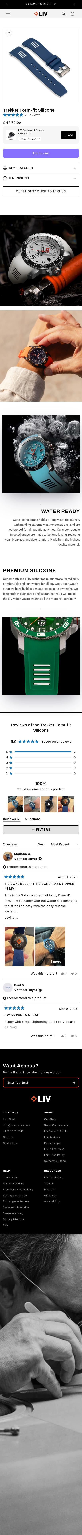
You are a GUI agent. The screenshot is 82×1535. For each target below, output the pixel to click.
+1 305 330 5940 (13, 1131)
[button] (8, 13)
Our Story (50, 1119)
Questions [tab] (33, 819)
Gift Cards (50, 1195)
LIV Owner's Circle (55, 1131)
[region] (41, 804)
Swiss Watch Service (16, 1207)
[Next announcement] (74, 4)
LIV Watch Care (53, 1177)
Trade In (49, 1183)
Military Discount (13, 1219)
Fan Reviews (52, 1137)
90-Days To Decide (15, 1195)
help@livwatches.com (16, 1125)
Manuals (49, 1189)
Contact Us (10, 1143)
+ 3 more (54, 961)
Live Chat (9, 1119)
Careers (8, 1137)
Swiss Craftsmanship (57, 1125)
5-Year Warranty (13, 1213)
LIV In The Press (54, 1148)
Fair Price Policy (54, 1154)
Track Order (10, 1177)
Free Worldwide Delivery (18, 1189)
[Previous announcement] (7, 4)
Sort (41, 844)
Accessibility (52, 1201)
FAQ (5, 1225)
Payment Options (13, 1183)
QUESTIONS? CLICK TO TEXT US (41, 191)
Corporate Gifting (55, 1160)
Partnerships (52, 1143)
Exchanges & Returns (16, 1201)
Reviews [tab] (11, 819)
